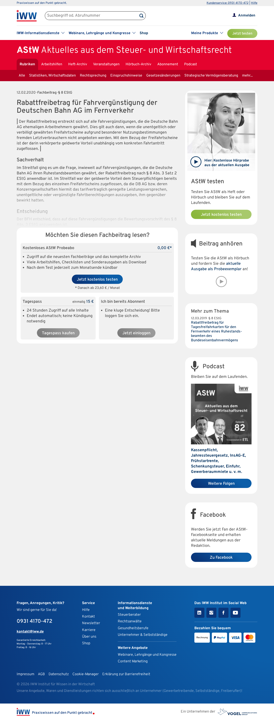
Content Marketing (133, 661)
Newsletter (91, 623)
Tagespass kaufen (58, 333)
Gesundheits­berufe (133, 628)
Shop (144, 33)
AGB (41, 674)
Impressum (25, 674)
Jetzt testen (242, 33)
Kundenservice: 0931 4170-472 (228, 3)
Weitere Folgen (221, 483)
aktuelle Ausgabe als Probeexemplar (216, 266)
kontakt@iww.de (30, 631)
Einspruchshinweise (126, 75)
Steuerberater (129, 615)
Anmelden (246, 15)
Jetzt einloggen (136, 333)
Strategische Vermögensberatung (211, 75)
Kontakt (88, 616)
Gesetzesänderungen (163, 75)
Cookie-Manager (85, 674)
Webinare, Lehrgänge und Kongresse (147, 654)
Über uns (89, 636)
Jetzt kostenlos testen (97, 279)
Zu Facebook (221, 557)
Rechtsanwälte (130, 621)
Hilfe (254, 3)
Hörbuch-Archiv (138, 64)
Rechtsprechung (93, 75)
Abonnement (167, 64)
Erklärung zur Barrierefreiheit (126, 674)
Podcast (190, 64)
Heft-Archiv (77, 64)
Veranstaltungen (106, 64)
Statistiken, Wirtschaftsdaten (52, 75)
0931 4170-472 (34, 621)
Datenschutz (59, 674)
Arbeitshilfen (51, 64)
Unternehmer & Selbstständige (142, 635)
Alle (22, 75)
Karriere (88, 630)
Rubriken (27, 64)
